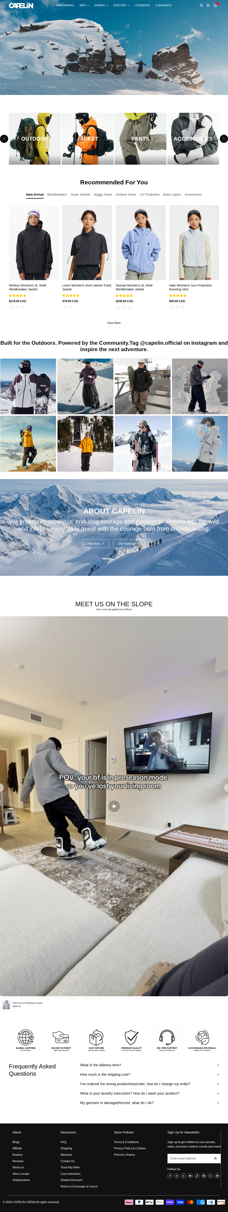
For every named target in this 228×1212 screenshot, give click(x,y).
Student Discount (71, 1180)
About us (18, 1167)
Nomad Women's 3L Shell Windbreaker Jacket (134, 287)
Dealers (17, 1154)
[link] (114, 527)
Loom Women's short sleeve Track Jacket (86, 287)
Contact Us (68, 1161)
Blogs (16, 1142)
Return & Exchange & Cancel (79, 1186)
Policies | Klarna (124, 1154)
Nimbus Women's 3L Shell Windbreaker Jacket (27, 287)
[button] (18, 295)
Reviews (18, 1161)
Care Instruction (71, 1173)
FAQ (63, 1142)
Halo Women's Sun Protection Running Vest (190, 287)
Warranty (66, 1154)
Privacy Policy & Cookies (130, 1148)
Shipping (66, 1148)
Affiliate (17, 1148)
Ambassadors (21, 1180)
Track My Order (70, 1167)
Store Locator (20, 1173)
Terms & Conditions (126, 1142)
